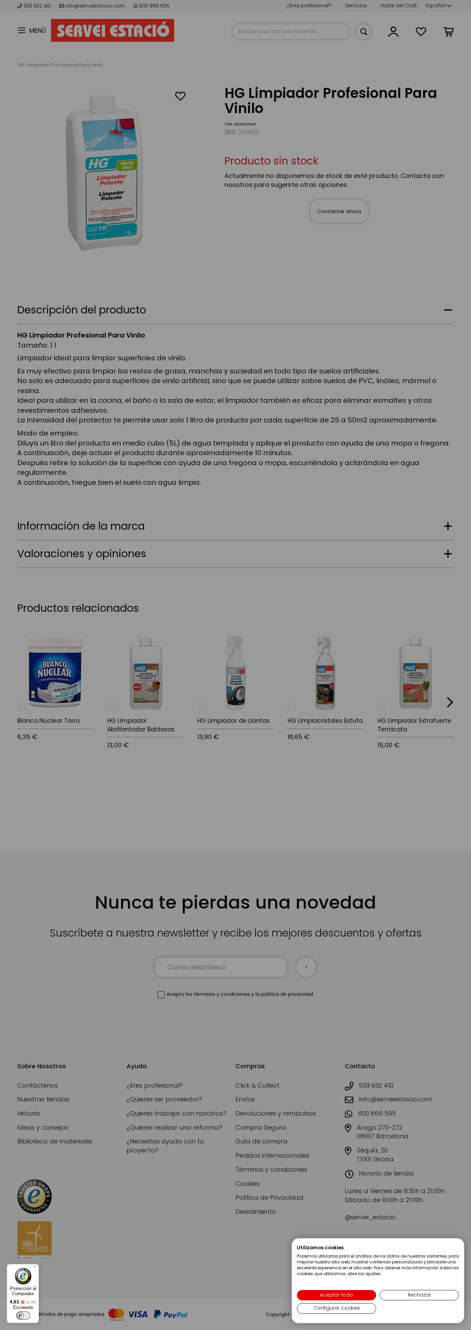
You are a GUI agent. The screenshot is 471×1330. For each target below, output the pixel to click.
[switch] (23, 1315)
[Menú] (35, 1268)
